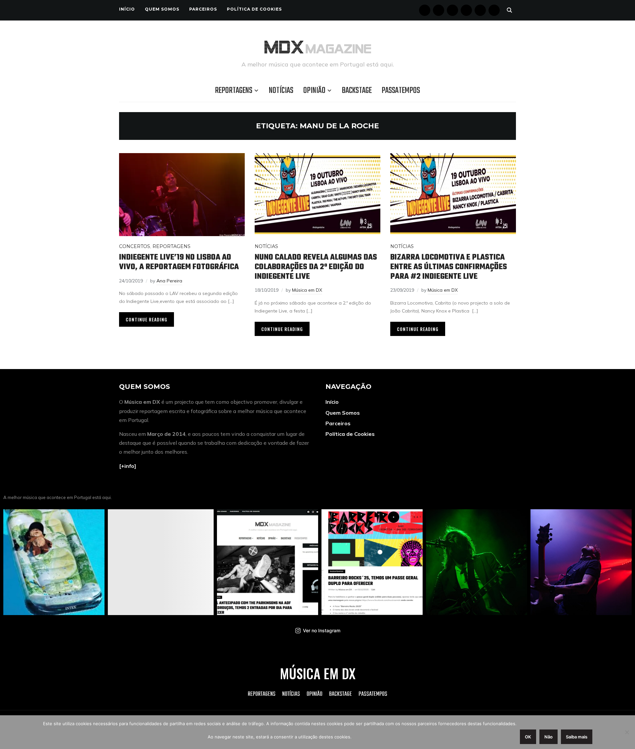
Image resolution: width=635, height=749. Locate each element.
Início (127, 9)
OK (528, 736)
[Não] (626, 732)
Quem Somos (162, 9)
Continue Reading (146, 319)
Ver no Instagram (321, 630)
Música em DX (307, 290)
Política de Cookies (254, 9)
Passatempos (401, 90)
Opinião (314, 90)
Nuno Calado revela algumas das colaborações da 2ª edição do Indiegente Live (316, 266)
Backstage (357, 90)
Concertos (134, 246)
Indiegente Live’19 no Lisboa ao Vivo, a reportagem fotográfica (179, 262)
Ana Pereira (169, 281)
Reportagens (233, 90)
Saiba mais (576, 736)
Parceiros (203, 9)
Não (548, 736)
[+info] (127, 466)
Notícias (281, 90)
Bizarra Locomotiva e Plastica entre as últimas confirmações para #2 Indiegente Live (448, 266)
